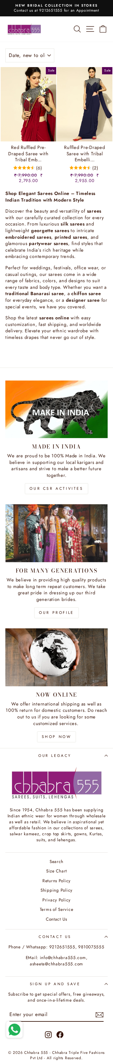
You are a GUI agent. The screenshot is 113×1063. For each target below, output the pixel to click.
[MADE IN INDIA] (56, 409)
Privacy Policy (56, 900)
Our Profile (56, 612)
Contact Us (56, 919)
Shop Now (57, 737)
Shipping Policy (56, 890)
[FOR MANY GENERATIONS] (56, 533)
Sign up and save (55, 983)
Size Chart (56, 871)
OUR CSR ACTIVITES (56, 488)
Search (56, 861)
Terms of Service (56, 909)
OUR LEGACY (54, 755)
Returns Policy (56, 880)
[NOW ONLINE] (56, 657)
